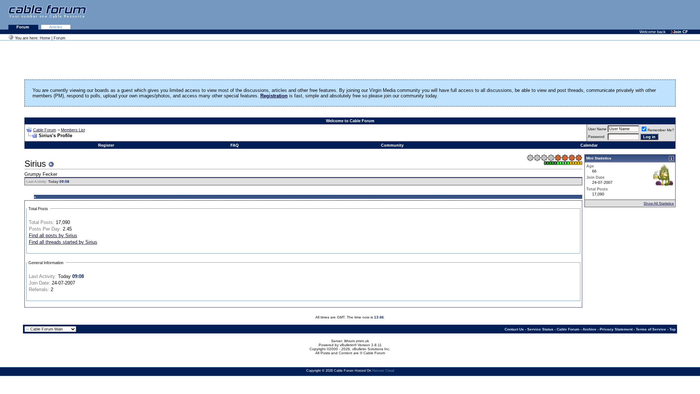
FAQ (234, 145)
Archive (589, 329)
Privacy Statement (616, 329)
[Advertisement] (611, 15)
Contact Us (514, 329)
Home (45, 38)
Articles (55, 27)
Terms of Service (651, 329)
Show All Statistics (658, 203)
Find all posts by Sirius (53, 235)
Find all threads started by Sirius (63, 242)
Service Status (540, 329)
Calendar (589, 145)
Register (106, 145)
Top (672, 329)
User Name (597, 129)
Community (392, 145)
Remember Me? (661, 130)
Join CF (680, 32)
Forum (23, 27)
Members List (73, 130)
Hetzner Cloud (383, 370)
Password (596, 137)
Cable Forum (44, 130)
